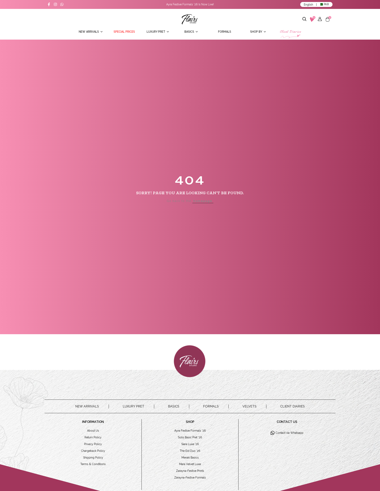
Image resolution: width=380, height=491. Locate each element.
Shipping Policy (93, 457)
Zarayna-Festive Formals (190, 477)
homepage (202, 201)
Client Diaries (292, 406)
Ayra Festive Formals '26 (190, 430)
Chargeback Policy (93, 450)
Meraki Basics (190, 457)
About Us (93, 430)
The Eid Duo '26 (190, 450)
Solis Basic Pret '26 (190, 437)
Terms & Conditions (93, 464)
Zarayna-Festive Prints (190, 470)
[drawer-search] (304, 19)
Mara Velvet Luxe (190, 464)
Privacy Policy (93, 444)
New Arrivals (87, 406)
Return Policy (93, 437)
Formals (211, 406)
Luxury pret (133, 406)
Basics (173, 406)
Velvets (249, 406)
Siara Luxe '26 (190, 444)
